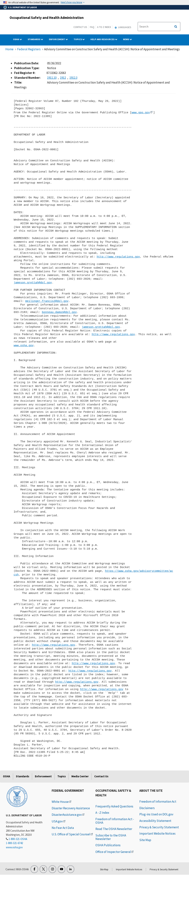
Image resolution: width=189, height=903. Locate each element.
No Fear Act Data (63, 828)
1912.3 (73, 78)
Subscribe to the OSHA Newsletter (110, 837)
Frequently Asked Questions (114, 806)
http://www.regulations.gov (118, 256)
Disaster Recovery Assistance (71, 808)
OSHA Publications (108, 845)
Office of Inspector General (113, 852)
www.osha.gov (24, 345)
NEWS (126, 39)
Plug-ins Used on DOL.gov (156, 814)
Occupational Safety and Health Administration (47, 17)
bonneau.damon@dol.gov (59, 312)
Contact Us (80, 27)
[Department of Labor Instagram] (52, 869)
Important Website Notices (157, 833)
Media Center (80, 776)
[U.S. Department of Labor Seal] (17, 796)
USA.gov (57, 821)
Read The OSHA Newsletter (113, 829)
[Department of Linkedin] (70, 869)
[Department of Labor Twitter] (43, 869)
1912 (63, 78)
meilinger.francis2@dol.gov (46, 301)
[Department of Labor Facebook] (34, 869)
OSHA (16, 39)
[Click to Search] (175, 26)
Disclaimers (147, 808)
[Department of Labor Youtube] (61, 869)
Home (9, 49)
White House (60, 802)
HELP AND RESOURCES (102, 39)
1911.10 (51, 78)
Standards (34, 39)
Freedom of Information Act (157, 801)
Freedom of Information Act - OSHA (114, 821)
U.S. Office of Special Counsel (71, 834)
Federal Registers (29, 49)
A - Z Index (102, 813)
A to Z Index (104, 27)
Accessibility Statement (155, 821)
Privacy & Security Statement (159, 827)
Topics (78, 39)
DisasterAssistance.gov (67, 815)
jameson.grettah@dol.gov (33, 282)
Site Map (145, 840)
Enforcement (57, 39)
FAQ (92, 27)
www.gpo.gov (141, 112)
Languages (124, 27)
